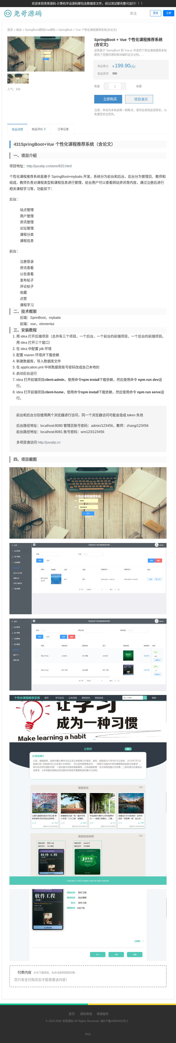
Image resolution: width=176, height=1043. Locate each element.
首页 (10, 29)
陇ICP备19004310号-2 (114, 1021)
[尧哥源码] (23, 19)
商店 (19, 29)
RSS (88, 1034)
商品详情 (17, 129)
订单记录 (63, 129)
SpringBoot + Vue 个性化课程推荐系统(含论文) (88, 29)
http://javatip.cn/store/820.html (49, 166)
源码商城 (85, 1014)
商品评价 (39, 129)
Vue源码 (50, 29)
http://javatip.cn (49, 442)
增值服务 (103, 1014)
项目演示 (141, 99)
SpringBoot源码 (34, 29)
